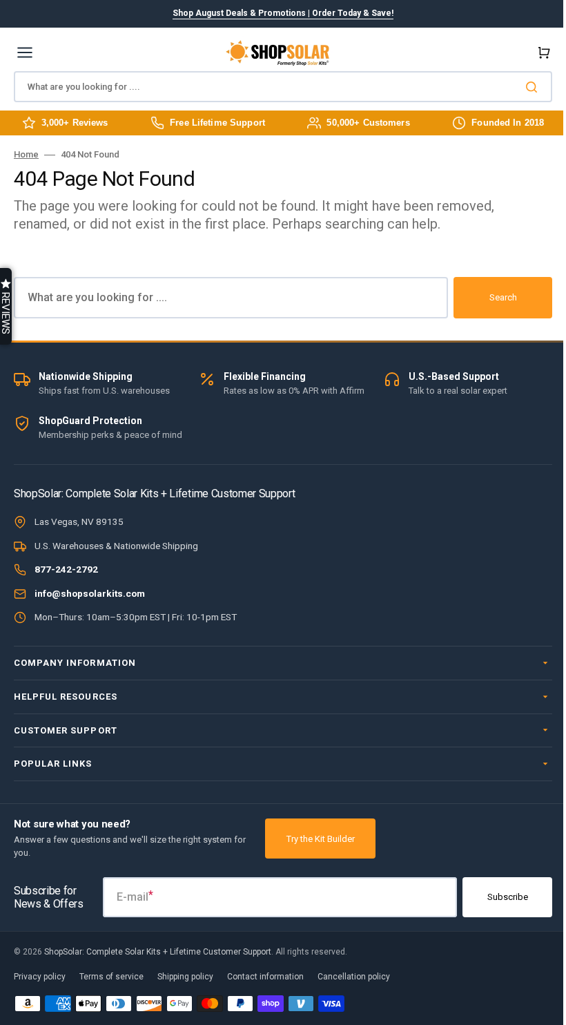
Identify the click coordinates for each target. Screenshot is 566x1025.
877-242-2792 (66, 569)
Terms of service (111, 1003)
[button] (541, 52)
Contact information (265, 1003)
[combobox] (283, 86)
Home (26, 154)
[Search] (534, 87)
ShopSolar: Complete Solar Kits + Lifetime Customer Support (157, 977)
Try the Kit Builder (320, 864)
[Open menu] (25, 52)
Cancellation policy (354, 1003)
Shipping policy (185, 1003)
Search (503, 297)
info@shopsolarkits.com (90, 593)
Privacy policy (40, 1003)
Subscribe (497, 923)
